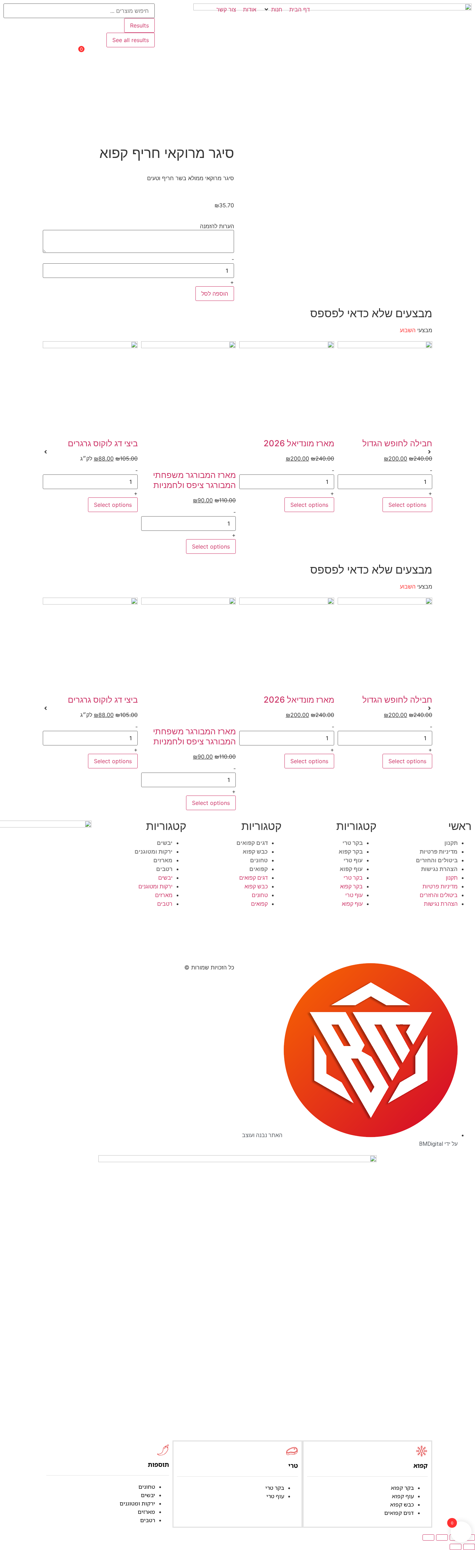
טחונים (259, 860)
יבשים (164, 843)
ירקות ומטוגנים (153, 851)
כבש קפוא (255, 851)
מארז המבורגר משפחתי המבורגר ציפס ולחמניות (194, 480)
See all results (130, 40)
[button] (273, 9)
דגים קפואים (252, 843)
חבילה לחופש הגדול (397, 443)
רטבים (164, 869)
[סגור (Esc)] (428, 1537)
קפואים (258, 869)
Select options (407, 504)
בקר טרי (353, 843)
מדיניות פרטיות (439, 851)
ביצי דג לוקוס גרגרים (103, 443)
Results (139, 25)
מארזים (162, 860)
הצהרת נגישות (439, 869)
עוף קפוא (351, 869)
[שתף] (442, 1537)
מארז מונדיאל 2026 (299, 443)
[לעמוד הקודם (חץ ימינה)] (469, 1547)
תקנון (451, 843)
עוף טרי (353, 860)
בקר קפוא (351, 851)
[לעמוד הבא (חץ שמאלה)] (455, 1547)
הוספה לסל (214, 293)
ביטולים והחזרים (437, 860)
